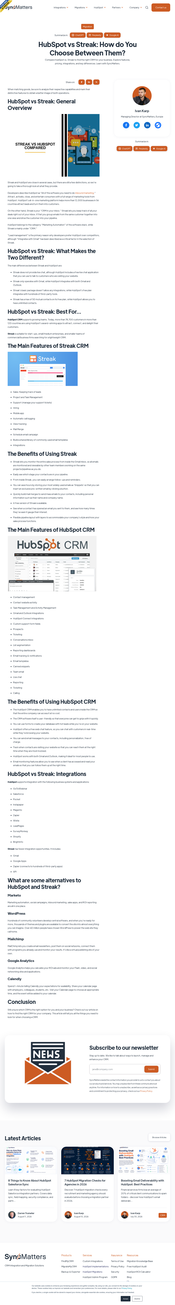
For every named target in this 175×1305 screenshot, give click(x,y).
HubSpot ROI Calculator (139, 1271)
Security (115, 1271)
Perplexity (96, 35)
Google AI (114, 35)
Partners (116, 7)
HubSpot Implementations (96, 1266)
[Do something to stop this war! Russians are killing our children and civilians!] (6, 6)
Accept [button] (125, 1298)
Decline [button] (137, 1298)
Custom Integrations (93, 1261)
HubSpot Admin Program (95, 1277)
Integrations (60, 7)
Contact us (160, 7)
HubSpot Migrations (92, 1271)
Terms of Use (117, 1261)
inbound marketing (84, 192)
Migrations (80, 7)
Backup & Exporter (70, 1271)
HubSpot (98, 7)
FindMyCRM (67, 1261)
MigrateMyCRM (69, 1266)
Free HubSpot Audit (137, 1266)
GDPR (114, 1277)
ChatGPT (79, 35)
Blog (129, 1277)
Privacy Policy (127, 1288)
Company (134, 7)
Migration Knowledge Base (140, 1261)
